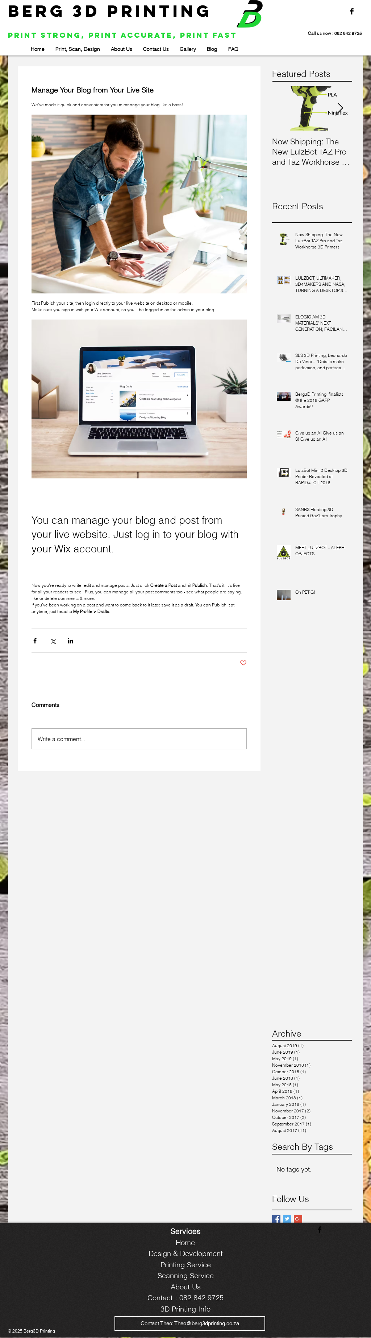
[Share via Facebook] (35, 640)
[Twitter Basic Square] (287, 1219)
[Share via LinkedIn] (70, 640)
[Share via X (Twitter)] (52, 640)
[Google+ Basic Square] (298, 1219)
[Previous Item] (283, 108)
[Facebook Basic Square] (276, 1219)
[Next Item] (340, 108)
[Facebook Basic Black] (352, 11)
